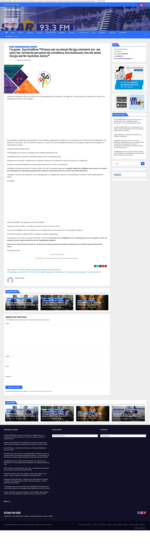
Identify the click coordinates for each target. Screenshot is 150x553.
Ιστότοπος (8, 376)
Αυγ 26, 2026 (118, 418)
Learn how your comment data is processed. (39, 391)
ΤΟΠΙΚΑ (20, 32)
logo (94, 32)
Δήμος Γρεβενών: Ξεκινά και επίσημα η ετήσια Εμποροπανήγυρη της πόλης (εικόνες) (33, 269)
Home (13, 32)
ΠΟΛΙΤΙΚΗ (39, 32)
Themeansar (49, 524)
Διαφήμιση (102, 32)
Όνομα (7, 356)
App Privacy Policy (87, 524)
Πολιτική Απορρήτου (134, 524)
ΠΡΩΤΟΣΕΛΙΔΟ (34, 46)
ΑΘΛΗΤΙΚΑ (30, 32)
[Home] (6, 33)
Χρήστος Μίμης (20, 278)
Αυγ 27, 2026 (11, 307)
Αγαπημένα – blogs (12, 36)
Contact (72, 32)
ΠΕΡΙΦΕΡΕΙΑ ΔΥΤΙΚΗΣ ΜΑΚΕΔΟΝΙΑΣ (22, 46)
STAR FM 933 (12, 9)
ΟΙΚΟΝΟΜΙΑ (10, 298)
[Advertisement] (54, 122)
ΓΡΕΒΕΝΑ (44, 298)
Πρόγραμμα (122, 32)
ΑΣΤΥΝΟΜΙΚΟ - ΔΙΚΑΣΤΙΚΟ (119, 409)
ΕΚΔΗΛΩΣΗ (62, 32)
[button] (145, 34)
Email (7, 366)
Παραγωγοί (112, 32)
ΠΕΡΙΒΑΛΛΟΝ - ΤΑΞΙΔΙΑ (58, 298)
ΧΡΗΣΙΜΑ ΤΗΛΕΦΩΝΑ (139, 528)
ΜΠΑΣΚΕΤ (85, 300)
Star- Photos (83, 32)
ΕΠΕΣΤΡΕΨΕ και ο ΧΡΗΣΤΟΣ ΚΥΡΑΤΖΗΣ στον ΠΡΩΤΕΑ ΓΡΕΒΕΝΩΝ (89, 305)
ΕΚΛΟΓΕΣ (12, 46)
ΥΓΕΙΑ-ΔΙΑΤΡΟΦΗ (50, 32)
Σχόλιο (7, 323)
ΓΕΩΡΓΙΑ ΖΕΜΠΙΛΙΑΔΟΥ (25, 60)
